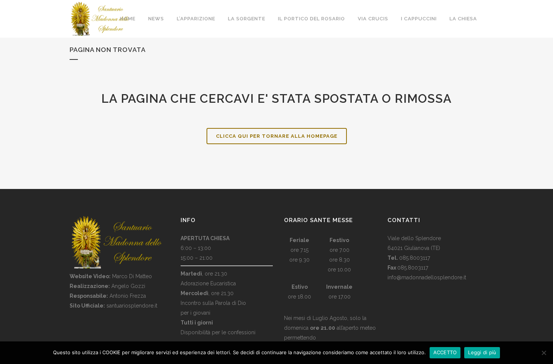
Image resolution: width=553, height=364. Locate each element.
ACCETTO (445, 352)
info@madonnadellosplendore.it (426, 277)
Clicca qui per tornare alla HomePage (276, 136)
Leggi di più (482, 352)
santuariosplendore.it (131, 306)
